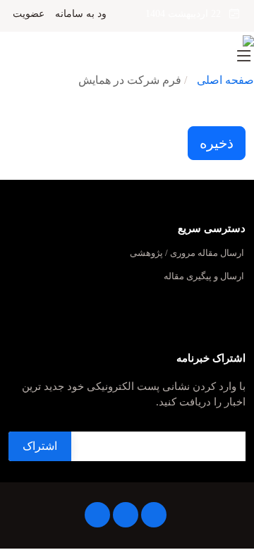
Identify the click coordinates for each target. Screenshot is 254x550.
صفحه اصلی (225, 80)
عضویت (28, 14)
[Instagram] (125, 514)
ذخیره (217, 143)
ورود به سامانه (85, 14)
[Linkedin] (154, 514)
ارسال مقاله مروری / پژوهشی (187, 253)
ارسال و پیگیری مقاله (204, 276)
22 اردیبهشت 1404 (187, 13)
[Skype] (97, 514)
